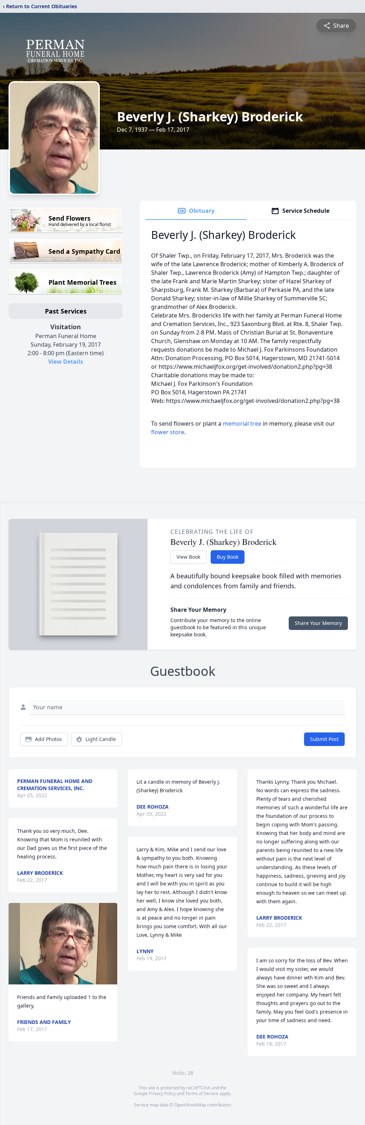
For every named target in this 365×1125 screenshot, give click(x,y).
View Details (65, 362)
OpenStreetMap (190, 1105)
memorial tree (242, 423)
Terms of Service (202, 1093)
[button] (63, 943)
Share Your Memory (318, 623)
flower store (167, 432)
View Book (188, 556)
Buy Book (227, 556)
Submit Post (324, 739)
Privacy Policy (162, 1093)
